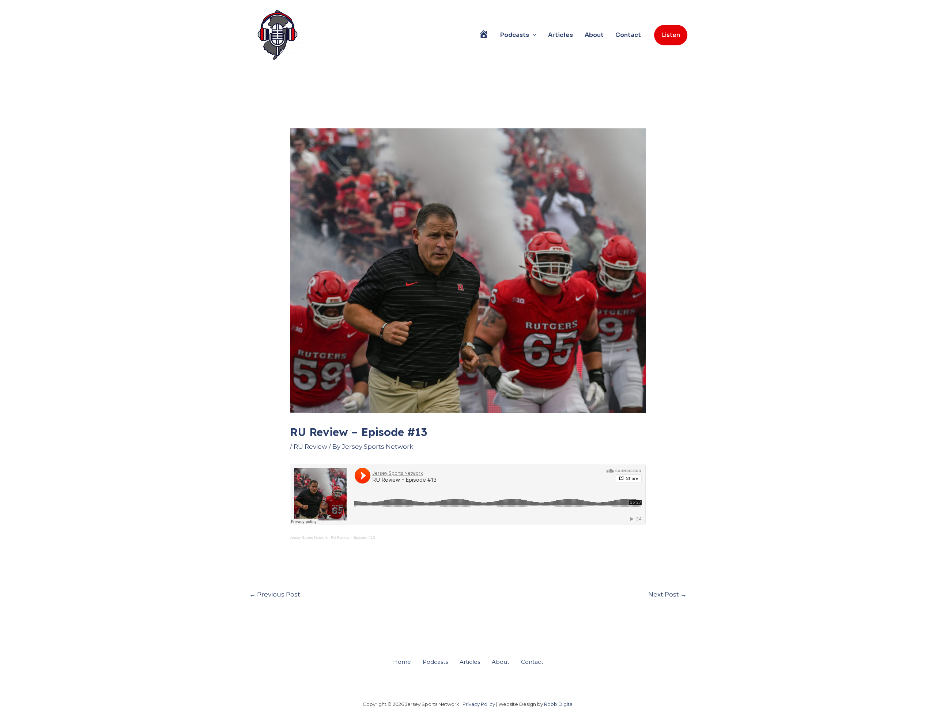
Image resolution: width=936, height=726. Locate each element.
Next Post (667, 594)
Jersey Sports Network (309, 537)
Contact (628, 35)
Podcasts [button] (514, 35)
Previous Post (274, 594)
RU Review (310, 446)
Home (402, 661)
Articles (560, 35)
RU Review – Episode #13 (353, 537)
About (594, 35)
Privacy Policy (479, 704)
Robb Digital (559, 704)
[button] (532, 35)
